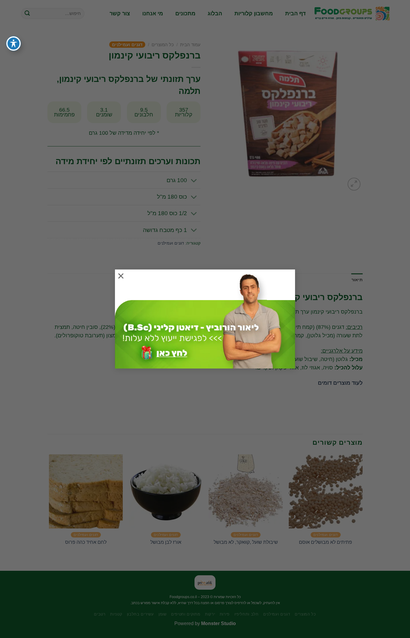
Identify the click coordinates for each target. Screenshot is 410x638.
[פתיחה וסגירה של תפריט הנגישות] (13, 43)
